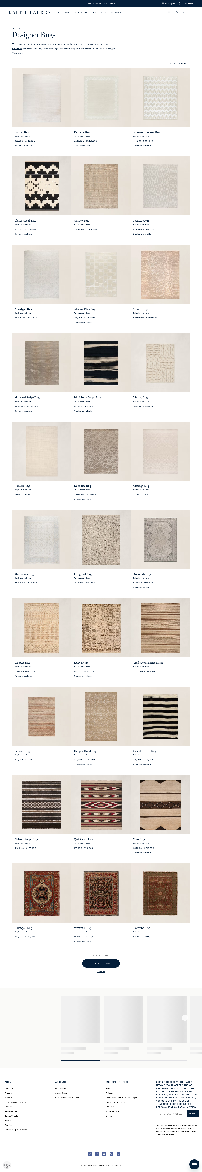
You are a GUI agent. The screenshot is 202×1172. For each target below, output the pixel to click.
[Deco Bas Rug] (101, 451)
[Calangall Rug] (41, 893)
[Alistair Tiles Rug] (101, 274)
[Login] (177, 12)
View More (17, 52)
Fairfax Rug (22, 132)
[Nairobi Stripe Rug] (41, 804)
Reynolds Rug (142, 574)
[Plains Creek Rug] (41, 185)
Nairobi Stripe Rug (26, 839)
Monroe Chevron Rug (146, 132)
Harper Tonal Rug (85, 751)
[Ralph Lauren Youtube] (104, 1154)
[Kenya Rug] (101, 627)
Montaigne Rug (24, 574)
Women (68, 12)
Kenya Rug (81, 662)
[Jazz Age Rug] (160, 185)
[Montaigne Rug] (41, 539)
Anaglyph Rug (23, 309)
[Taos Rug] (160, 804)
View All (101, 971)
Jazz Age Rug (141, 220)
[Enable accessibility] (7, 1165)
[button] (168, 3)
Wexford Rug (82, 928)
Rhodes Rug (22, 662)
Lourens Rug (141, 928)
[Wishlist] (184, 12)
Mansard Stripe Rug (27, 397)
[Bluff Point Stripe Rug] (101, 362)
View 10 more (102, 963)
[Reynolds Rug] (160, 539)
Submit (192, 1113)
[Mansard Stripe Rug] (41, 362)
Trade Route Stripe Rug (148, 662)
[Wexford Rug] (101, 893)
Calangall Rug (23, 928)
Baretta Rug (22, 486)
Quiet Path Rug (83, 839)
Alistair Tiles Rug (84, 309)
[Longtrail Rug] (101, 539)
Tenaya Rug (140, 309)
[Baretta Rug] (41, 451)
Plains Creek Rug (25, 220)
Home (95, 12)
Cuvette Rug (81, 220)
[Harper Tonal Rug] (101, 716)
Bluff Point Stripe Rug (87, 397)
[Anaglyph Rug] (41, 274)
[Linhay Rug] (160, 362)
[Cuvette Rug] (101, 185)
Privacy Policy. (168, 1134)
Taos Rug (139, 839)
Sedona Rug (22, 751)
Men (59, 12)
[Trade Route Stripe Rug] (160, 627)
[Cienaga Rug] (160, 451)
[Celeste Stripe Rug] (160, 716)
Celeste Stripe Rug (144, 751)
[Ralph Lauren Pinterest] (118, 1154)
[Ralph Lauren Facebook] (97, 1154)
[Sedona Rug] (41, 716)
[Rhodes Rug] (41, 627)
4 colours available (142, 145)
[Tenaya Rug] (160, 274)
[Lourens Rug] (160, 893)
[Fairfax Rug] (41, 97)
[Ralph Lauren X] (111, 1154)
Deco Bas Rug (82, 486)
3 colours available (23, 145)
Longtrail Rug (83, 574)
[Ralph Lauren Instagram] (90, 1154)
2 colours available (142, 233)
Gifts (104, 12)
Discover (116, 12)
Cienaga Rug (141, 486)
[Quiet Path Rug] (101, 804)
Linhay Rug (140, 397)
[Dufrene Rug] (101, 97)
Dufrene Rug (82, 132)
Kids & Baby (82, 12)
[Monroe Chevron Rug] (160, 97)
